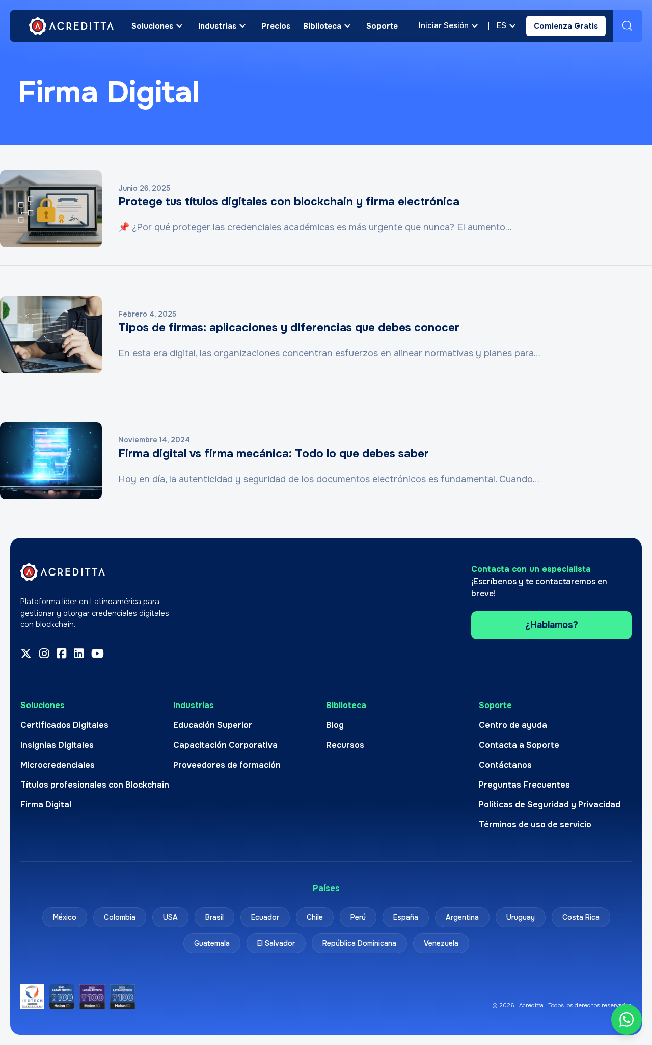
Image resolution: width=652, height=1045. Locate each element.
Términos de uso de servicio (535, 824)
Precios (275, 26)
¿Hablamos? (551, 625)
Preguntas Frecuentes (524, 784)
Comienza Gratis (566, 26)
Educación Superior (212, 725)
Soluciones (152, 26)
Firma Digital (45, 804)
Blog (335, 725)
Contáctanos (505, 765)
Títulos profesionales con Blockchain (94, 784)
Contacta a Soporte (519, 745)
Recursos (345, 745)
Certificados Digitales (64, 725)
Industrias (217, 26)
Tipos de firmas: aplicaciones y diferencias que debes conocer (288, 328)
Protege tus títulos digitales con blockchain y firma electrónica (288, 202)
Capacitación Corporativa (225, 745)
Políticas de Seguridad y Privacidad (549, 804)
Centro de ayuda (513, 725)
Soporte (382, 26)
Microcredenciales (57, 765)
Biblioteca (322, 26)
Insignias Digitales (57, 745)
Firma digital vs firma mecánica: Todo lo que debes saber (273, 454)
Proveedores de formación (227, 765)
